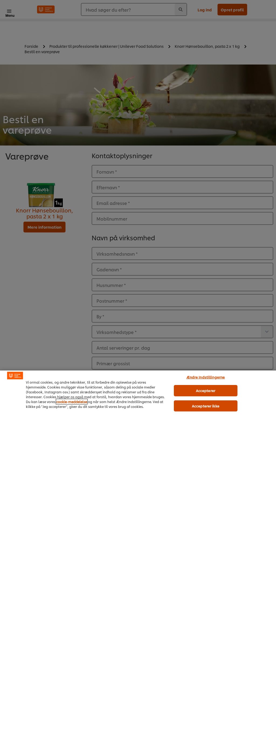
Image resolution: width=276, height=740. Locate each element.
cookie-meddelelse (71, 401)
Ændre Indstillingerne (206, 376)
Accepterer (205, 390)
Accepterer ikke (205, 405)
